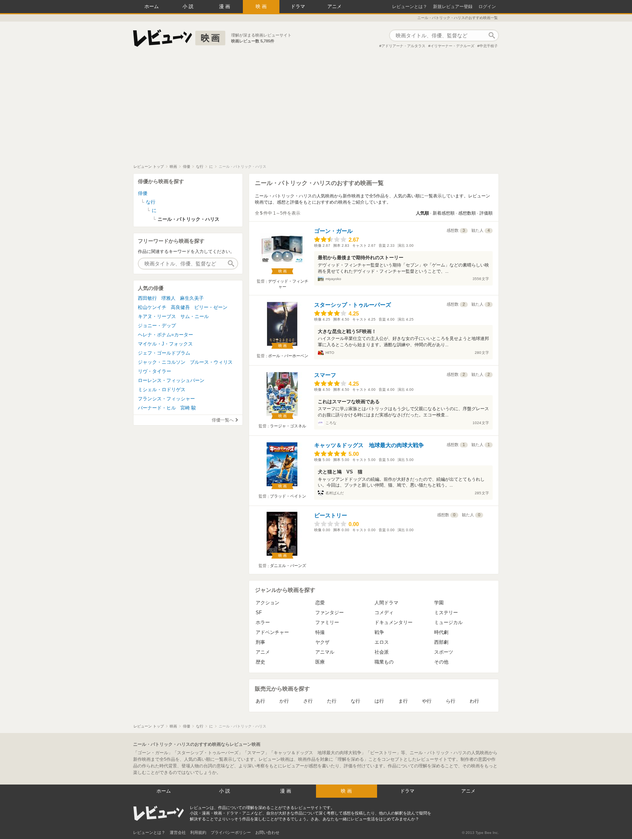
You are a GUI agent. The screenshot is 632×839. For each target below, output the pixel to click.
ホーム (151, 6)
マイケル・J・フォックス (165, 344)
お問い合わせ (267, 832)
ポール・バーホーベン (288, 356)
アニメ (334, 6)
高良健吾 (180, 307)
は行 (379, 701)
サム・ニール (194, 316)
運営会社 (178, 832)
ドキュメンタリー (394, 622)
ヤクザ (322, 642)
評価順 (486, 213)
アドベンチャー (272, 632)
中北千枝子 (488, 46)
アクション (267, 602)
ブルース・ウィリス (211, 362)
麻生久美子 (192, 298)
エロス (382, 642)
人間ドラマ (386, 602)
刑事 (260, 642)
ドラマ (298, 6)
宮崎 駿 (188, 408)
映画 (262, 6)
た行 (331, 701)
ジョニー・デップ (157, 325)
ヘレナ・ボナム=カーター (165, 334)
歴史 (260, 662)
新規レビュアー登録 (453, 6)
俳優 (142, 193)
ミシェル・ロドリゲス (161, 389)
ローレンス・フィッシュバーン (171, 380)
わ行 (474, 701)
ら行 (450, 701)
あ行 (260, 701)
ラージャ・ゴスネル (288, 426)
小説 (189, 6)
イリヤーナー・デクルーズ (452, 46)
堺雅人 (168, 298)
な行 (355, 701)
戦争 (379, 632)
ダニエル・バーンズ (288, 565)
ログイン (487, 6)
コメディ (384, 612)
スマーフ (325, 375)
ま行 (403, 701)
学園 (439, 602)
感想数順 (467, 213)
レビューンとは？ (409, 6)
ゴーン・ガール (333, 231)
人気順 (422, 213)
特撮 (320, 632)
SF (259, 612)
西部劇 (441, 642)
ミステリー (446, 612)
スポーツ (443, 652)
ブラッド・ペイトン (288, 496)
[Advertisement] (316, 109)
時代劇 (441, 632)
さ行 (308, 701)
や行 (427, 701)
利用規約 (198, 832)
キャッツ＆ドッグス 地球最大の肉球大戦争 (369, 445)
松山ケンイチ (152, 307)
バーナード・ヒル (157, 408)
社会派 (382, 652)
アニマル (324, 652)
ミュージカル (448, 622)
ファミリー (327, 622)
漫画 (225, 6)
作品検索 (491, 35)
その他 (441, 662)
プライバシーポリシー (231, 832)
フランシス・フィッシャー (166, 398)
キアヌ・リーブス (157, 316)
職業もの (384, 662)
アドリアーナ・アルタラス (403, 46)
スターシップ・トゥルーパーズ (352, 305)
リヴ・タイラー (154, 371)
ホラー (263, 622)
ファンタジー (329, 612)
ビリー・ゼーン (210, 307)
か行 (284, 701)
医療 (320, 662)
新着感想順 (444, 213)
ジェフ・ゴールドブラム (164, 353)
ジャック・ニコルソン (161, 362)
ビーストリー (330, 515)
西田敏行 (147, 298)
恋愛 (320, 602)
